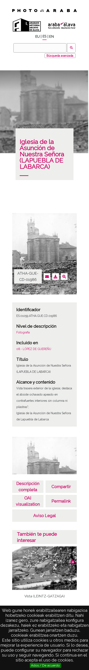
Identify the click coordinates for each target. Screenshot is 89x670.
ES (44, 36)
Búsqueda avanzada (60, 55)
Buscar (71, 48)
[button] (73, 562)
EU (37, 36)
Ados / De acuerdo (45, 665)
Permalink (61, 501)
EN (51, 36)
